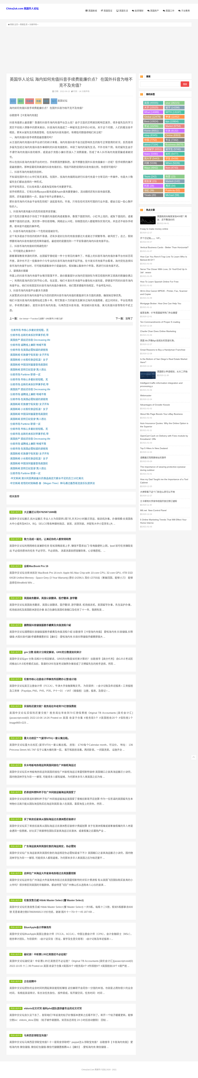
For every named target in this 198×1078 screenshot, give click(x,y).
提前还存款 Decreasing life (35, 340)
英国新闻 (92, 10)
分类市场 (33, 24)
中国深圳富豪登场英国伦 (34, 364)
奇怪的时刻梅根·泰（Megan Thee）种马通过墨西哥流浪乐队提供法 (58, 483)
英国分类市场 (16, 512)
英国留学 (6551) (153, 149)
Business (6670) (174, 144)
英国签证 (107, 10)
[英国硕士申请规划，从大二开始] (148, 375)
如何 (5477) (172, 154)
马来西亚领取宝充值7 (36, 1035)
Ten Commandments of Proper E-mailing (160, 322)
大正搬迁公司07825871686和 (40, 512)
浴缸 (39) (149, 190)
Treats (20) (150, 195)
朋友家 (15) (150, 181)
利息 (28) (149, 186)
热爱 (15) (170, 176)
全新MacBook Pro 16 (36, 566)
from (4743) (172, 167)
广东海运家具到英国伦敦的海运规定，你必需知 (50, 846)
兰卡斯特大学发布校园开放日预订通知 (158, 501)
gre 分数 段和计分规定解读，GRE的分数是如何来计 (53, 652)
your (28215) (172, 103)
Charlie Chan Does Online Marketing (158, 331)
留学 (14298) (173, 107)
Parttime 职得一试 (30, 374)
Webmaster (145, 395)
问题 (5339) (150, 163)
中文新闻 (16, 478)
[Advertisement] (99, 50)
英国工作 (169, 10)
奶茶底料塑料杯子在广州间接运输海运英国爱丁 (50, 792)
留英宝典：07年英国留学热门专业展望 (158, 312)
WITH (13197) (173, 112)
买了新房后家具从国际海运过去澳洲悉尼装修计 (50, 819)
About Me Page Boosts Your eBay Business (161, 414)
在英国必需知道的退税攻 (34, 350)
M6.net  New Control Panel (153, 510)
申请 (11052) (172, 117)
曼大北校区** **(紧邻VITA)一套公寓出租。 (47, 738)
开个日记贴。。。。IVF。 (151, 238)
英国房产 (154, 10)
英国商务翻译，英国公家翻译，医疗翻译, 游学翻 (50, 598)
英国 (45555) (151, 103)
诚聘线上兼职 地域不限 (33, 345)
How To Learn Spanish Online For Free (159, 281)
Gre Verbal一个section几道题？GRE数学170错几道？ (41, 319)
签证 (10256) (151, 126)
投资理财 (138, 10)
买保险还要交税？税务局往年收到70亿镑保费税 (50, 706)
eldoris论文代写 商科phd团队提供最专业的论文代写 (53, 1008)
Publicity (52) (173, 190)
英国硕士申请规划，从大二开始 (172, 371)
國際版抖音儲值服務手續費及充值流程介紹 (47, 625)
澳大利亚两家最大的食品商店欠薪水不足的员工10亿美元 (52, 478)
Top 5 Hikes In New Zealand (154, 448)
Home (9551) (151, 130)
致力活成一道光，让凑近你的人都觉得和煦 (47, 539)
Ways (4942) (151, 167)
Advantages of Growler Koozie (155, 404)
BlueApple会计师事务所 (37, 927)
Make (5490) (151, 154)
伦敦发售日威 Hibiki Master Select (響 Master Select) (54, 900)
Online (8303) (173, 135)
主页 (16, 24)
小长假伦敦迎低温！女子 (34, 359)
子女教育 (185, 10)
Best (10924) (151, 121)
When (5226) (173, 163)
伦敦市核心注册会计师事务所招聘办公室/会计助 (50, 679)
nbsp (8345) (150, 135)
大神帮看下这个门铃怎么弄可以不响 (157, 492)
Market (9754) (173, 126)
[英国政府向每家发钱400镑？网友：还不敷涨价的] (148, 220)
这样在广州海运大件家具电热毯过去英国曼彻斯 (50, 873)
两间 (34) (170, 186)
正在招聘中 (30, 981)
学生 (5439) (172, 158)
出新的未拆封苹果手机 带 (35, 335)
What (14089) (151, 112)
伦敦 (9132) (172, 130)
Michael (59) (172, 195)
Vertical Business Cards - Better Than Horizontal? (164, 247)
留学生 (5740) (173, 149)
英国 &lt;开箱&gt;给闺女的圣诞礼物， (158, 340)
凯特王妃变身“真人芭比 (33, 369)
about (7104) (151, 144)
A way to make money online (154, 229)
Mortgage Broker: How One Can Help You (160, 303)
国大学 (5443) (151, 158)
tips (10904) (172, 121)
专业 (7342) (172, 140)
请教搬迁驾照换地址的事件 (153, 457)
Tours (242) (150, 176)
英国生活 (123, 10)
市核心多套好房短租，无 (35, 330)
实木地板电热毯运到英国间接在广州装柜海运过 (50, 765)
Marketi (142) (173, 181)
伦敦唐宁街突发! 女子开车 (35, 354)
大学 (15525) (151, 107)
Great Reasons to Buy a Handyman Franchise (162, 350)
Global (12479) (152, 117)
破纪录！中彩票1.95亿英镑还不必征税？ (46, 954)
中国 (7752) (150, 140)
